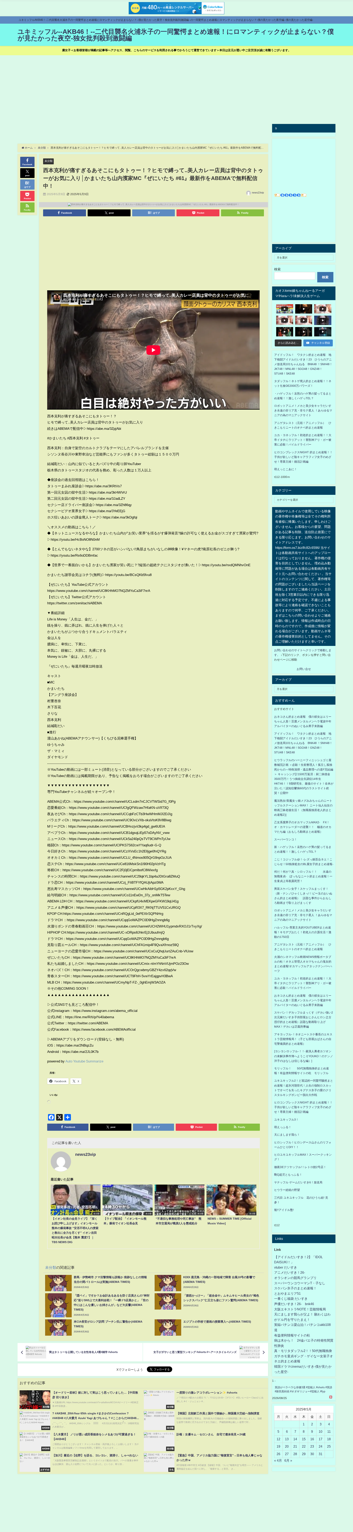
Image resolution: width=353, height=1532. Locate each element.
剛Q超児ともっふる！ (288, 1174)
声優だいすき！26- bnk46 (294, 1303)
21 (295, 1446)
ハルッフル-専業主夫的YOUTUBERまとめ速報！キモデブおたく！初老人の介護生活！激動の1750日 (302, 932)
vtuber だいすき (285, 1267)
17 (320, 1439)
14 (295, 1439)
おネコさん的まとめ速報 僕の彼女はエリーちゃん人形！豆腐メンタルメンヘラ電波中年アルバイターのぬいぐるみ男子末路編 (302, 721)
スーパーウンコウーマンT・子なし (299, 1283)
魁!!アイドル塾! (284, 1209)
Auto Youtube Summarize (84, 1061)
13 (287, 1439)
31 (320, 1454)
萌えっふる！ (282, 1127)
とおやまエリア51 (287, 1293)
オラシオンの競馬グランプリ (295, 1277)
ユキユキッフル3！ (286, 1119)
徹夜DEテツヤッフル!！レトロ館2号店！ (300, 1167)
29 (304, 1454)
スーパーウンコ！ (285, 839)
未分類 (49, 161)
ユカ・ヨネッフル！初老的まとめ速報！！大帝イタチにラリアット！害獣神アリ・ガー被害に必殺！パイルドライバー (302, 440)
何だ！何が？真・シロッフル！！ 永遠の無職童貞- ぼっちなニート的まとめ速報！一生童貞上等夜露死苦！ (303, 876)
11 (329, 1431)
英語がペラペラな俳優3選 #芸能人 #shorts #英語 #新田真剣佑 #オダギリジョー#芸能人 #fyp (303, 1389)
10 (320, 1431)
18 (329, 1439)
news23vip (258, 192)
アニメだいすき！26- (289, 1272)
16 (312, 1439)
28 (295, 1454)
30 (312, 1454)
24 (320, 1446)
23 (312, 1446)
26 (278, 1454)
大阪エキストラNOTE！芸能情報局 (300, 1309)
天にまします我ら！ (287, 1134)
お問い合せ (304, 669)
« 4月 (278, 1460)
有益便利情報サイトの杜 (292, 1335)
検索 (277, 269)
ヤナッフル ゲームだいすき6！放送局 (298, 1182)
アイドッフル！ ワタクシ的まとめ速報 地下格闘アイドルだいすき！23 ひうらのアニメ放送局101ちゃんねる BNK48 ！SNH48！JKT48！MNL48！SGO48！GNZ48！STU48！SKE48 (303, 364)
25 (329, 1446)
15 (304, 1439)
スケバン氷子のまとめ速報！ (295, 1288)
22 (304, 1446)
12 (278, 1439)
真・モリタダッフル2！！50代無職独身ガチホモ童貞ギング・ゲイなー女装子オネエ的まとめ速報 (303, 1356)
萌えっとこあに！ (285, 469)
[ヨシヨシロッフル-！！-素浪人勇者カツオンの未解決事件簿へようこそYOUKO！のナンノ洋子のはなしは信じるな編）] (303, 1056)
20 (287, 1446)
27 (287, 1454)
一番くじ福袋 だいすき (291, 1298)
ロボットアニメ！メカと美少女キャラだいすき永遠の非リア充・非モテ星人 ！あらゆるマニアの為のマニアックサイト (303, 915)
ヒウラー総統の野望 (287, 1189)
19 (278, 1446)
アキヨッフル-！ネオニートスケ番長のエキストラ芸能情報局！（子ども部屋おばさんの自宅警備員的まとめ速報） (303, 1039)
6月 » (288, 1460)
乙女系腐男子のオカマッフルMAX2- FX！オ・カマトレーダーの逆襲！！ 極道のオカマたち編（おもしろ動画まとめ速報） (302, 827)
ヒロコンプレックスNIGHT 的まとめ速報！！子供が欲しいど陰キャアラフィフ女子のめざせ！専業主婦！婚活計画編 (303, 457)
